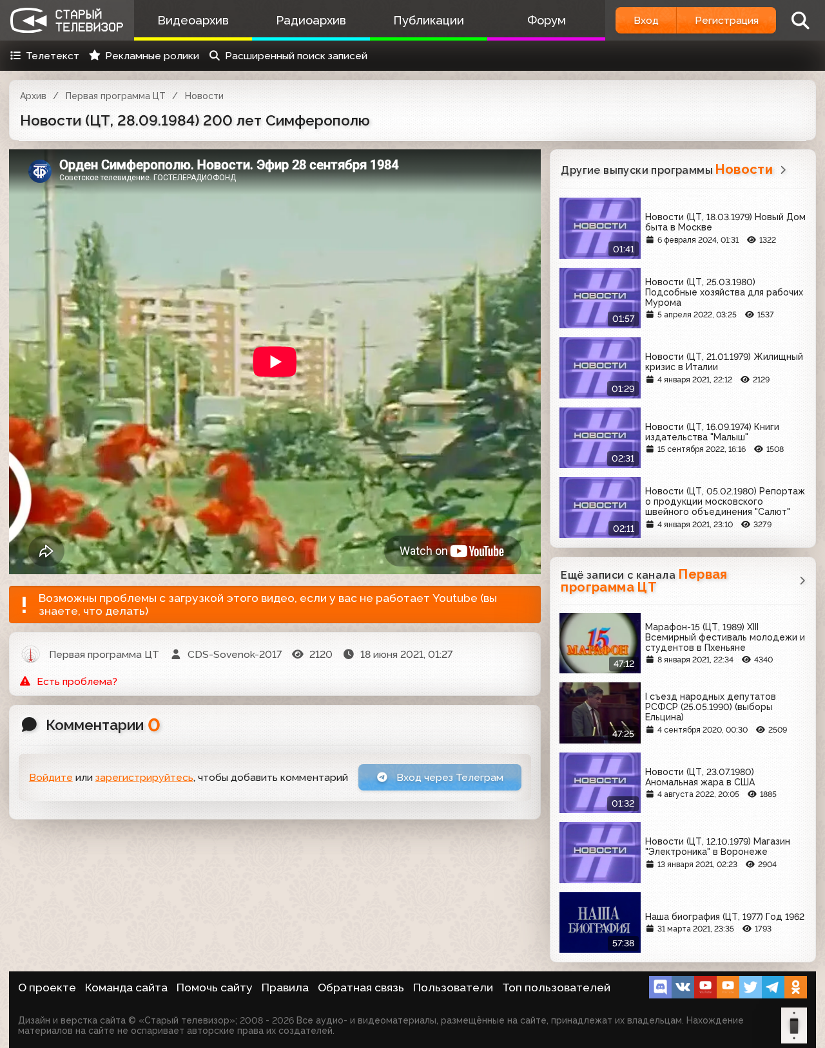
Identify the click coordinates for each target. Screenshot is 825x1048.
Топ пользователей (556, 987)
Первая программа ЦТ (116, 96)
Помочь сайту (215, 987)
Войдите (51, 777)
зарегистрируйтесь (144, 777)
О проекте (47, 987)
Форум (546, 20)
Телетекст (52, 56)
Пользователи (453, 987)
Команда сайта (126, 987)
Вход (646, 20)
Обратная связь (361, 987)
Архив (33, 96)
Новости (204, 96)
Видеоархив (193, 20)
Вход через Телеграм (448, 777)
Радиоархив (311, 20)
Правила (285, 987)
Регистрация (727, 20)
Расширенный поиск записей (296, 56)
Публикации (428, 20)
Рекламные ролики (152, 56)
